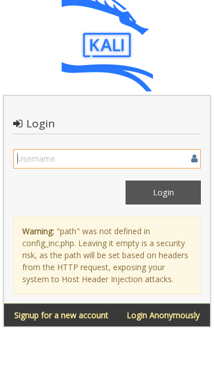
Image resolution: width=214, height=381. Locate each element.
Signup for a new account (61, 315)
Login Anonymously (163, 315)
